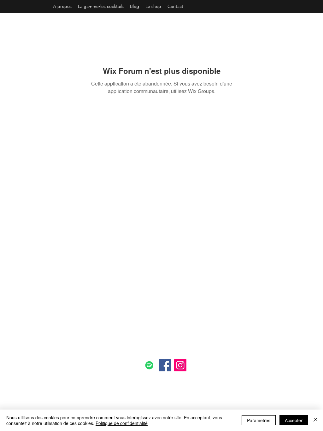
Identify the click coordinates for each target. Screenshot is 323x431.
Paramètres (258, 420)
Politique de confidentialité (122, 423)
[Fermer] (315, 420)
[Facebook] (165, 365)
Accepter (293, 420)
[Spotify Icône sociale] (149, 365)
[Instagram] (180, 365)
